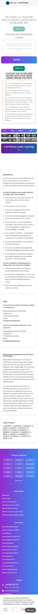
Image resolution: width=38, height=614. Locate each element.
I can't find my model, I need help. (19, 148)
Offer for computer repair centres (12, 511)
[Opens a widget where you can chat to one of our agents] (30, 610)
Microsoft (30, 472)
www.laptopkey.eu (8, 543)
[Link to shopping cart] (32, 2)
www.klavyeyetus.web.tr (9, 549)
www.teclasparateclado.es (10, 546)
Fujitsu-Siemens (30, 464)
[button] (14, 3)
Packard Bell (19, 476)
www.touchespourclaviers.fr (10, 530)
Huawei (8, 468)
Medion (19, 472)
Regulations (5, 495)
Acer (8, 460)
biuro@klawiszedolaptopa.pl (11, 321)
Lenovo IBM (30, 468)
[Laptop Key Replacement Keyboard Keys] (5, 3)
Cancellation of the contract (11, 505)
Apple (30, 460)
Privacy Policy (6, 498)
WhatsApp (8, 594)
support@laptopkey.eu (12, 591)
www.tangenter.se (7, 556)
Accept (23, 609)
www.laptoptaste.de (8, 559)
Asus (8, 464)
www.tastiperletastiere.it (9, 569)
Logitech (8, 472)
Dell (19, 464)
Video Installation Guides (10, 508)
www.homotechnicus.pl (9, 572)
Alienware (19, 460)
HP (19, 468)
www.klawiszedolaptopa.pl (10, 526)
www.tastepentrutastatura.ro (11, 536)
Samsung (30, 476)
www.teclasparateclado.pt (10, 553)
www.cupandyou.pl (8, 566)
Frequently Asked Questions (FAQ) (13, 515)
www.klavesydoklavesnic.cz (10, 563)
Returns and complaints (9, 502)
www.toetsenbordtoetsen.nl (10, 540)
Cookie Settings (5, 609)
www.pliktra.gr (6, 533)
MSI (8, 476)
